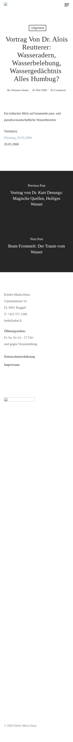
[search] (58, 4)
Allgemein (37, 28)
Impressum (11, 364)
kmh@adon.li (12, 320)
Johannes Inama (20, 90)
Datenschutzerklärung (19, 356)
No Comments (58, 90)
